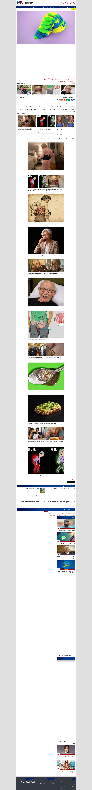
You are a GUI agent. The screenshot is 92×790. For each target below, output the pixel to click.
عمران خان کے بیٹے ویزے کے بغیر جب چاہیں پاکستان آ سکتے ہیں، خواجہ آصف (19, 9)
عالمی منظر (63, 7)
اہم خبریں (68, 7)
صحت (40, 7)
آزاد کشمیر (54, 7)
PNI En (29, 7)
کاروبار (44, 7)
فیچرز (33, 7)
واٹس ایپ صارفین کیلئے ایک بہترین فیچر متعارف (45, 9)
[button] (46, 28)
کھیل (50, 7)
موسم (37, 7)
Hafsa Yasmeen (72, 81)
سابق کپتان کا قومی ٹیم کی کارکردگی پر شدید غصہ (66, 9)
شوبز (47, 7)
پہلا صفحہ (73, 7)
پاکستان (59, 7)
